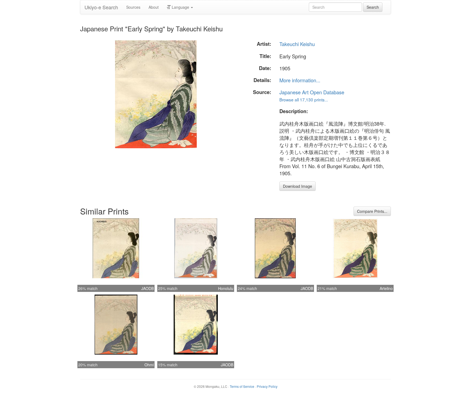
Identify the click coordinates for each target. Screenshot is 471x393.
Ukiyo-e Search (101, 7)
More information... (299, 80)
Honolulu (225, 288)
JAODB (147, 288)
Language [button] (180, 7)
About (154, 7)
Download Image (297, 186)
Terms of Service (242, 386)
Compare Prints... (372, 211)
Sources (133, 7)
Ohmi (149, 364)
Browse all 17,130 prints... (303, 99)
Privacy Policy (267, 386)
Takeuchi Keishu (297, 43)
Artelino (386, 288)
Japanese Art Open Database (311, 92)
